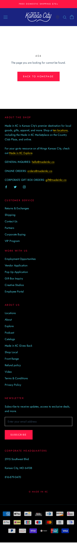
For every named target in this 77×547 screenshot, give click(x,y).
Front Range (12, 359)
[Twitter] (15, 186)
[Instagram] (24, 186)
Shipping (10, 215)
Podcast (9, 333)
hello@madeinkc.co (43, 162)
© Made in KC (38, 491)
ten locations (60, 130)
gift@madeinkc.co (56, 180)
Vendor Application (16, 265)
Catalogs (10, 339)
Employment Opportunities (20, 259)
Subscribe (18, 435)
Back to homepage (38, 76)
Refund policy (13, 365)
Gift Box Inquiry (14, 278)
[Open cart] (71, 17)
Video (8, 372)
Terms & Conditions (16, 378)
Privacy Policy (13, 385)
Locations (10, 313)
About (8, 320)
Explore (9, 326)
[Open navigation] (6, 17)
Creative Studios (14, 285)
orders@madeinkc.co (39, 171)
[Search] (65, 17)
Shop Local (11, 352)
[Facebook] (6, 186)
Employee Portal (14, 291)
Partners (9, 228)
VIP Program (12, 241)
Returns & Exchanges (17, 208)
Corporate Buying (15, 234)
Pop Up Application (16, 272)
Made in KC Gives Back (18, 346)
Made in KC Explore (20, 153)
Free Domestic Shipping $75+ (38, 3)
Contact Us (11, 221)
